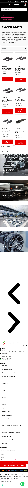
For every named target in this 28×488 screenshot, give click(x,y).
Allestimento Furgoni (7, 436)
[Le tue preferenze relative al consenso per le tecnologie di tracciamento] (2, 485)
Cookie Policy (3, 480)
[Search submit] (2, 12)
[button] (2, 4)
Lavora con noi (5, 418)
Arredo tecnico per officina (8, 376)
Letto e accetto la (9, 459)
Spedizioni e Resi (6, 411)
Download (4, 443)
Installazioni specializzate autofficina (10, 429)
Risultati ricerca (6, 16)
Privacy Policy (13, 459)
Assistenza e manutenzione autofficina (11, 432)
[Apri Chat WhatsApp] (22, 484)
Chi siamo (4, 397)
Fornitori (4, 400)
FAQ (3, 408)
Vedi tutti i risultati (7, 19)
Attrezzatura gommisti (7, 369)
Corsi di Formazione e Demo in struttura (11, 439)
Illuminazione (5, 383)
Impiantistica (5, 387)
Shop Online (4, 365)
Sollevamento (5, 379)
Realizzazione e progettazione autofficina (11, 425)
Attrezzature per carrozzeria (8, 372)
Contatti (4, 404)
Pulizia (3, 390)
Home (3, 24)
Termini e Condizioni (7, 415)
